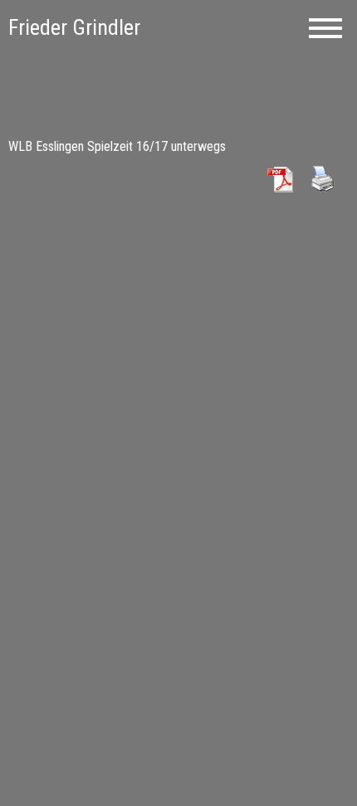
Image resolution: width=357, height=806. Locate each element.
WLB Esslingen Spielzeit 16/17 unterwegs (117, 146)
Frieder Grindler (74, 27)
